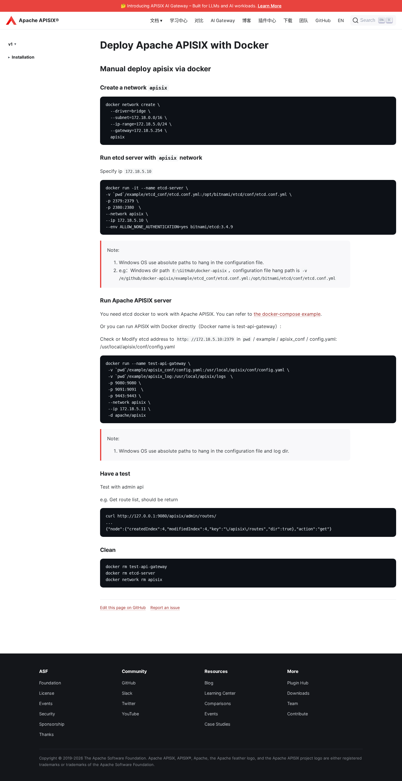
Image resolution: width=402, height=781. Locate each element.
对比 (199, 20)
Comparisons (218, 703)
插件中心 (267, 20)
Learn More (270, 5)
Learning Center (220, 693)
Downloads (298, 693)
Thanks (46, 734)
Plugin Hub (297, 682)
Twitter (128, 703)
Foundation (50, 682)
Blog (209, 682)
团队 (303, 20)
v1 (10, 43)
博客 (246, 20)
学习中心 (178, 20)
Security (47, 713)
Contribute (297, 713)
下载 (287, 20)
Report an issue (165, 607)
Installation (23, 56)
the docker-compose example (287, 314)
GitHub (322, 20)
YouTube (130, 713)
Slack (127, 693)
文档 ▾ (156, 20)
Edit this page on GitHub (123, 607)
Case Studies (217, 724)
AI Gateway (223, 20)
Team (292, 703)
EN (341, 20)
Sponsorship (51, 724)
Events (46, 703)
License (46, 693)
